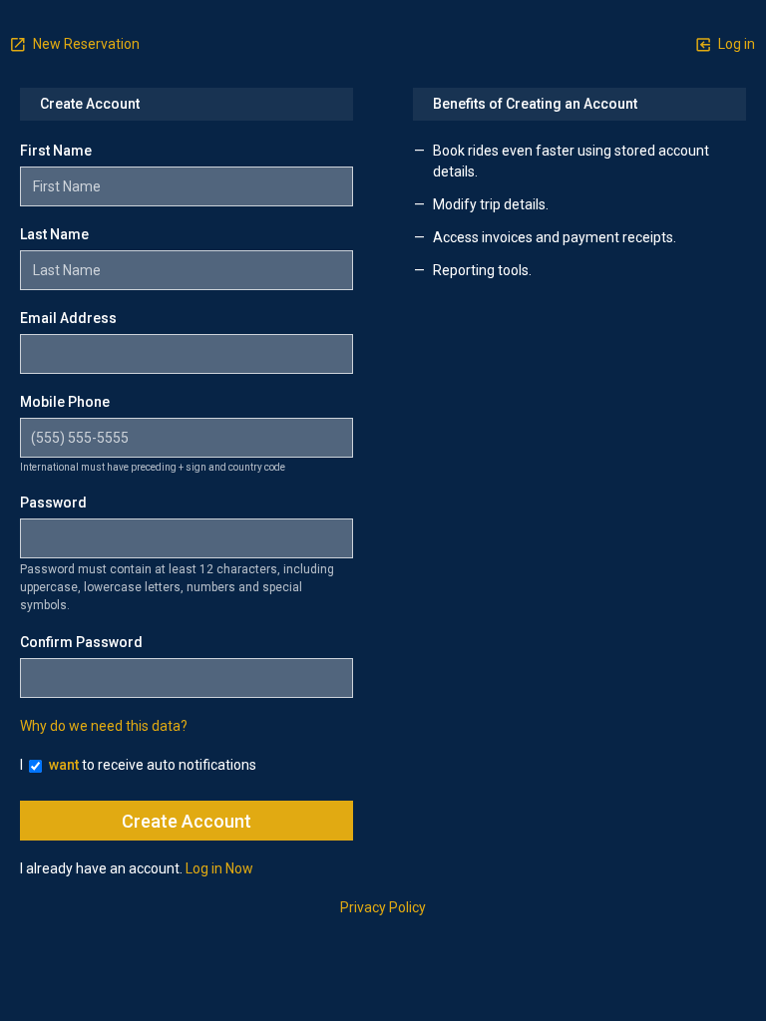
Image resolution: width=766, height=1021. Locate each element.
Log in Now (219, 868)
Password (53, 502)
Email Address (68, 318)
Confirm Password (81, 642)
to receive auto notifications (152, 765)
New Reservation (85, 44)
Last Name (54, 234)
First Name (56, 151)
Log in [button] (735, 44)
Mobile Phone (65, 402)
